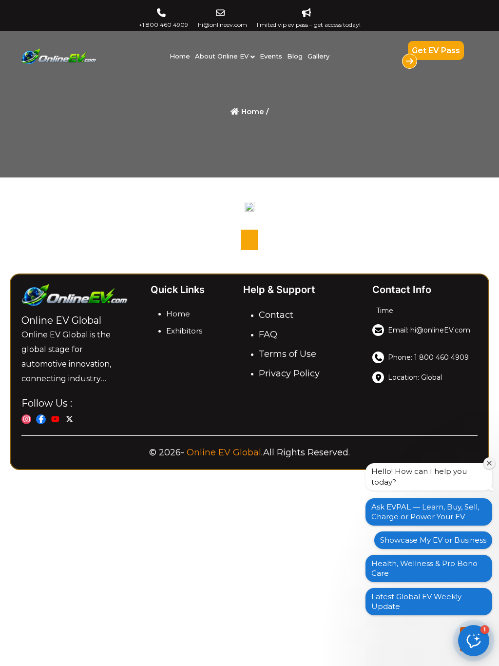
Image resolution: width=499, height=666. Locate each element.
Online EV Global (224, 452)
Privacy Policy (289, 373)
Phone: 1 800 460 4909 (428, 357)
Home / (254, 111)
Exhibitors (184, 330)
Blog (295, 56)
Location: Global (415, 377)
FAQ (268, 334)
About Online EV (222, 56)
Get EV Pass (436, 50)
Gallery (318, 56)
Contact (276, 315)
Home (180, 56)
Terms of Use (287, 354)
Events (271, 56)
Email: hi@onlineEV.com (429, 330)
